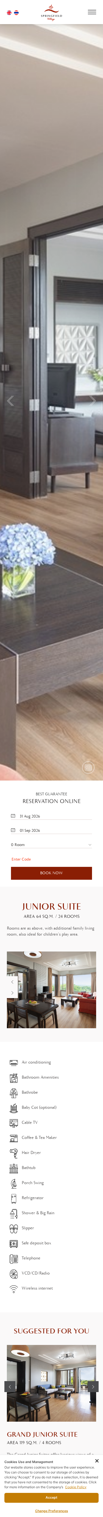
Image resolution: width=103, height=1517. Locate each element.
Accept (51, 1497)
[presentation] (12, 981)
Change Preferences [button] (51, 1511)
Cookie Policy (76, 1487)
